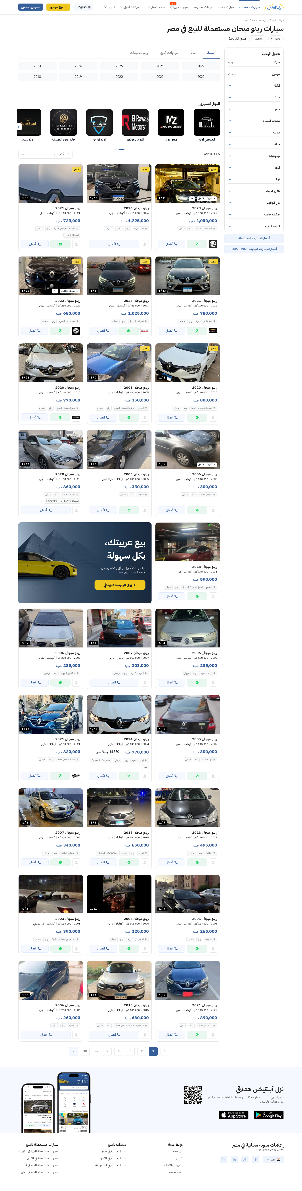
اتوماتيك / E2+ (72, 235)
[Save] (160, 169)
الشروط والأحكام (173, 1165)
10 (85, 1051)
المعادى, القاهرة (204, 1025)
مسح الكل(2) (237, 38)
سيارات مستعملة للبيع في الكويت (38, 1151)
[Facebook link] (255, 1159)
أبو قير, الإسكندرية (136, 939)
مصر (273, 1160)
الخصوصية (176, 1172)
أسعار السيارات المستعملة (254, 238)
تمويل (145, 767)
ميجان (182, 228)
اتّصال (169, 244)
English (81, 7)
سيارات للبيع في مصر (114, 1151)
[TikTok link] (244, 1159)
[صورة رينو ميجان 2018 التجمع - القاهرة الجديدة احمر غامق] (187, 542)
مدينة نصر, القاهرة (204, 228)
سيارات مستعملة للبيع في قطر (40, 1165)
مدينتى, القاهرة (68, 495)
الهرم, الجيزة (206, 673)
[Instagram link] (223, 1159)
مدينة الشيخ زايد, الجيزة (64, 228)
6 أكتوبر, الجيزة (68, 673)
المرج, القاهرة (137, 673)
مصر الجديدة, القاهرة (66, 408)
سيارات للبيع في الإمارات (111, 1158)
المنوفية (208, 939)
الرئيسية (178, 1151)
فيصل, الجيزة (138, 760)
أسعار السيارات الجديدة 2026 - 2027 (254, 249)
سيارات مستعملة (249, 7)
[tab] (211, 53)
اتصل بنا (178, 1158)
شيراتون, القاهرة (137, 321)
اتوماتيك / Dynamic (101, 760)
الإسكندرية (139, 228)
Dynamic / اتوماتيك (107, 853)
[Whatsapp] (197, 244)
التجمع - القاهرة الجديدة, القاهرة (129, 408)
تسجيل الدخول (30, 7)
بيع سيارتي (56, 7)
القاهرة (141, 495)
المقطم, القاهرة (68, 853)
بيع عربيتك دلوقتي (118, 585)
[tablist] (119, 53)
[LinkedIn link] (234, 1159)
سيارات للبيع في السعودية (111, 1165)
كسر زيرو (109, 228)
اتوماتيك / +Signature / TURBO (62, 501)
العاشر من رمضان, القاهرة (63, 939)
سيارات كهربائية (179, 7)
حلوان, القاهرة (205, 495)
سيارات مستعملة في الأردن (42, 1158)
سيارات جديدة (226, 7)
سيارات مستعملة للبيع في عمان (39, 1172)
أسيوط (141, 853)
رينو (190, 228)
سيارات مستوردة (203, 7)
